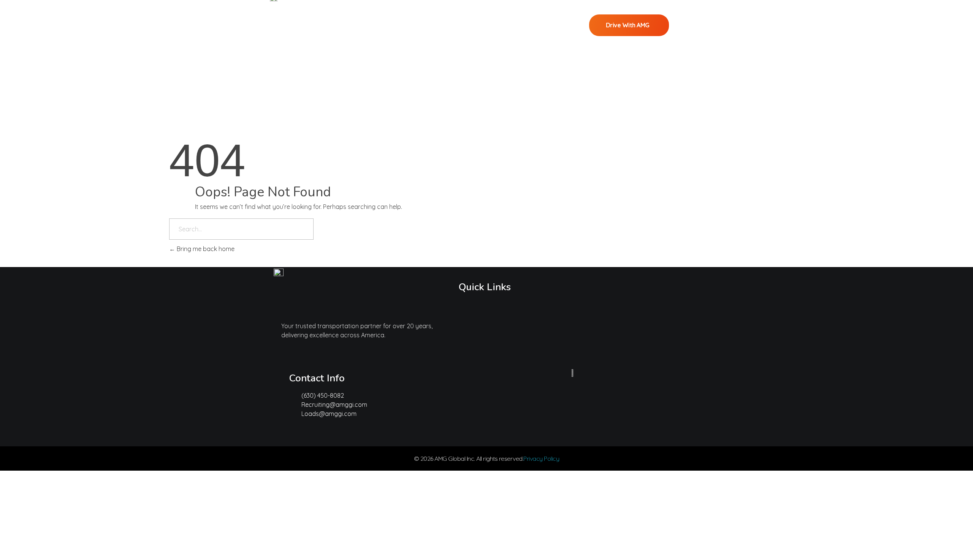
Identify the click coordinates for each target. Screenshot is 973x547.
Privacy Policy (541, 458)
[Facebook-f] (340, 432)
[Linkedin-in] (317, 432)
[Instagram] (295, 432)
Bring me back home (205, 249)
